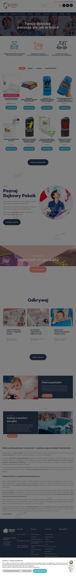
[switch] (71, 571)
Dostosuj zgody (26, 571)
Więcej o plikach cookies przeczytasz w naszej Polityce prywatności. (21, 567)
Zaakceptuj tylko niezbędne (12, 571)
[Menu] (74, 560)
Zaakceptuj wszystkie (40, 571)
